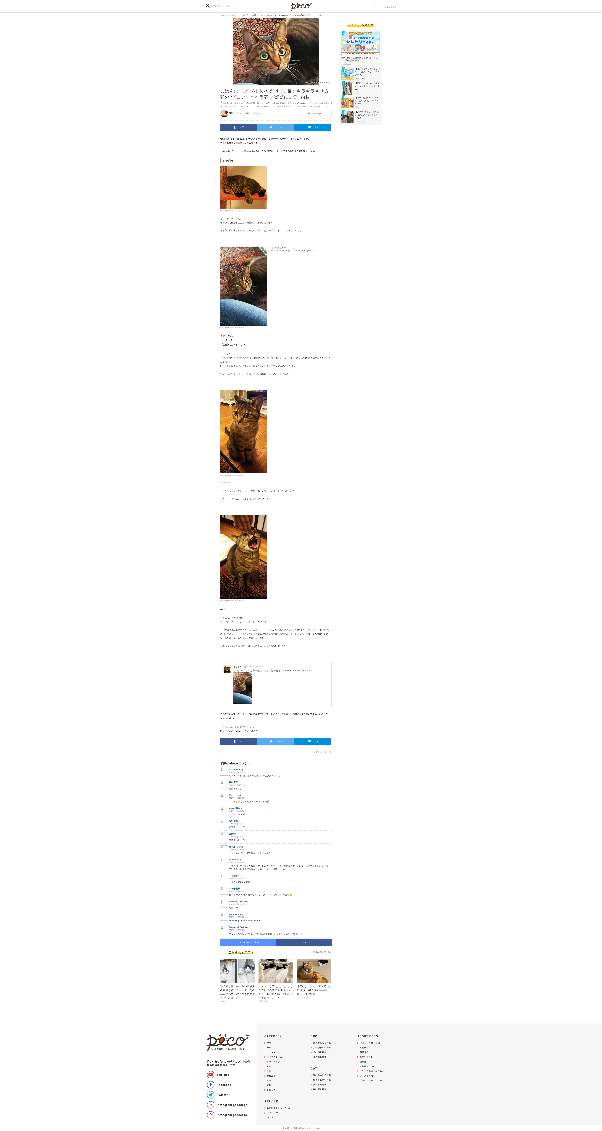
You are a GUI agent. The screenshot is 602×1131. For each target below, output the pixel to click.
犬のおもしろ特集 (322, 1043)
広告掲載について (369, 1066)
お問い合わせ (366, 1057)
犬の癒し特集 (320, 1057)
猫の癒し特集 (320, 1089)
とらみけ (243, 666)
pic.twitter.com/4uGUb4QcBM (297, 670)
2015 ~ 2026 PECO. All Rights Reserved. (301, 1128)
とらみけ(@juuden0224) (248, 151)
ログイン (375, 7)
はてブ (315, 127)
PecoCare (273, 1113)
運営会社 (364, 1048)
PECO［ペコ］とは (370, 1043)
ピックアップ (273, 1062)
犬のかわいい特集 (322, 1048)
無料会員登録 (390, 7)
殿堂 (269, 1085)
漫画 (269, 1071)
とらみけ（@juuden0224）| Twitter (237, 727)
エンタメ (271, 1052)
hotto (270, 1118)
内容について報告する (323, 752)
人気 (269, 1081)
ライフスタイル (275, 1057)
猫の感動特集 (320, 1085)
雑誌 (269, 1066)
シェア (240, 127)
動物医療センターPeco (279, 1108)
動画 (269, 1048)
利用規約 (364, 1052)
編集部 (363, 1062)
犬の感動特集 (320, 1052)
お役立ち (271, 1076)
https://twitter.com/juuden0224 (234, 211)
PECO (301, 6)
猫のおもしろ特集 (322, 1075)
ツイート (277, 127)
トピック (271, 1090)
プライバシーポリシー (371, 1081)
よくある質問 (366, 1076)
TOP (269, 1043)
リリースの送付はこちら (372, 1071)
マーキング (315, 113)
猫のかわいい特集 (322, 1080)
